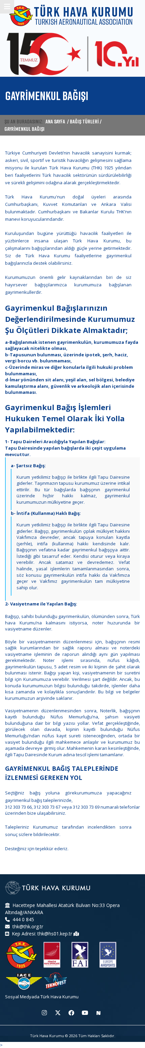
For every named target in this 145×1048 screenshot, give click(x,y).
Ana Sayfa (55, 121)
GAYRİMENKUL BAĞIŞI (24, 128)
